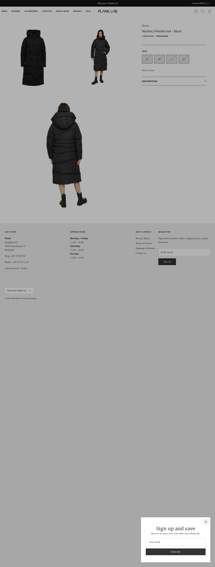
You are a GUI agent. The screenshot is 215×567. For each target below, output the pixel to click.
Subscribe (176, 551)
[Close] (206, 522)
